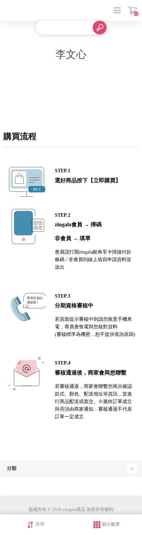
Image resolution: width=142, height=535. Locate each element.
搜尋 (99, 27)
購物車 (132, 10)
